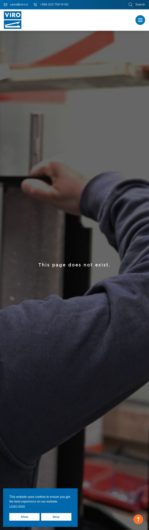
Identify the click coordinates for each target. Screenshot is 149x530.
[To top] (138, 519)
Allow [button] (24, 516)
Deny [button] (56, 516)
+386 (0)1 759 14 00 (54, 4)
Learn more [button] (17, 506)
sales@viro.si (19, 4)
